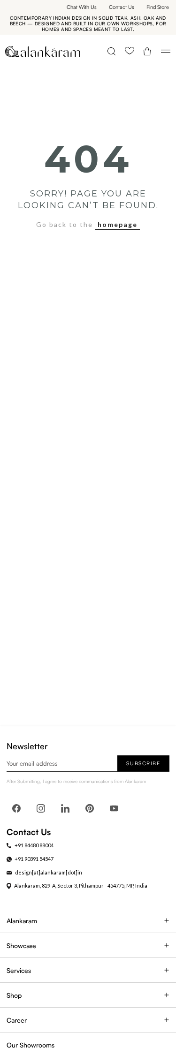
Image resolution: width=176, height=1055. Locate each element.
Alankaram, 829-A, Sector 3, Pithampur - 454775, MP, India (80, 885)
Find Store (157, 7)
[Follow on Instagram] (40, 808)
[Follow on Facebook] (16, 808)
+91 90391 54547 (34, 859)
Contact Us (121, 7)
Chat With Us (82, 7)
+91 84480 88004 (34, 845)
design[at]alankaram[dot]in (48, 872)
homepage (118, 224)
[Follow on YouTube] (114, 808)
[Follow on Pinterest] (89, 808)
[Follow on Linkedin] (65, 808)
